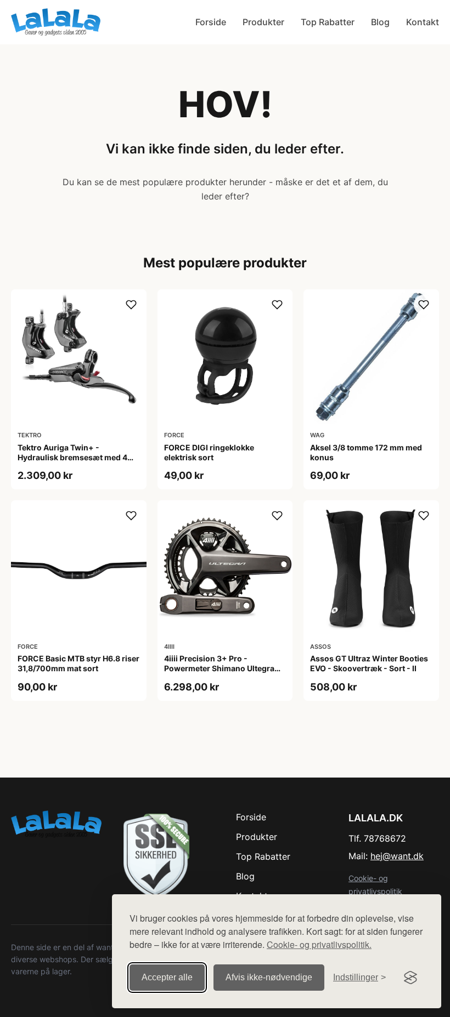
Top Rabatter (328, 21)
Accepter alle (167, 977)
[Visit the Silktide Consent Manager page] (410, 977)
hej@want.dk (397, 855)
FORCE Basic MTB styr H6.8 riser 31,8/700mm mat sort (78, 663)
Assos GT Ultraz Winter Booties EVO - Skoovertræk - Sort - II (369, 663)
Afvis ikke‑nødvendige (269, 977)
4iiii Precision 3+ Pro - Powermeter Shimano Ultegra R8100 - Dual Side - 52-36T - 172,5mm (219, 673)
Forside (210, 21)
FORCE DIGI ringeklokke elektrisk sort (209, 452)
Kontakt (422, 21)
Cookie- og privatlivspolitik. (319, 944)
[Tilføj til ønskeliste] (131, 305)
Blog (380, 21)
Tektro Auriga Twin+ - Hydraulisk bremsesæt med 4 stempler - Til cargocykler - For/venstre (72, 462)
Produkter (263, 21)
